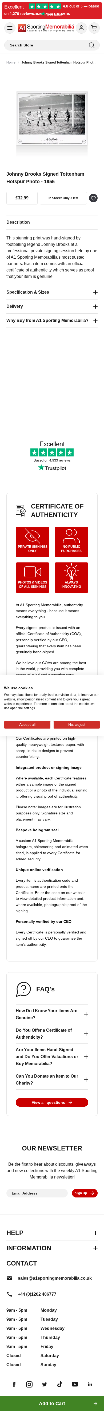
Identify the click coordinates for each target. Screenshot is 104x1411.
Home (10, 62)
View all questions (48, 1102)
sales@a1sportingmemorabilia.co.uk (55, 1278)
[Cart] (94, 28)
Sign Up (81, 1193)
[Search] (91, 45)
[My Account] (81, 28)
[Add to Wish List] (93, 198)
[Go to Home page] (46, 28)
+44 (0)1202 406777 (37, 1294)
